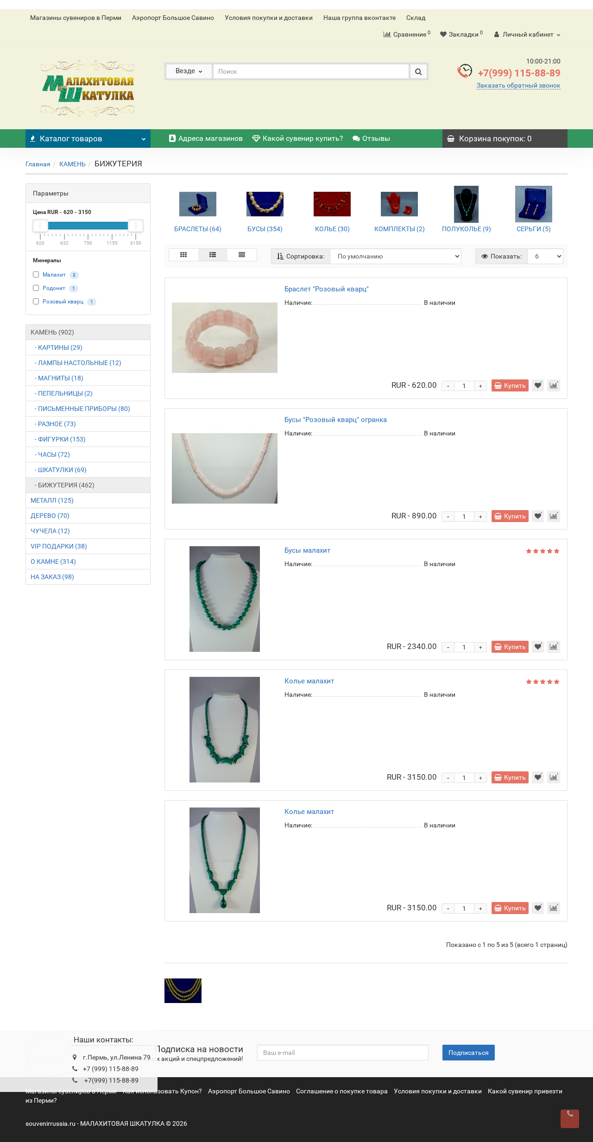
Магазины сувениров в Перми (75, 17)
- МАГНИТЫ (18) (57, 378)
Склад (415, 17)
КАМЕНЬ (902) (52, 332)
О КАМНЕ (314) (53, 561)
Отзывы (376, 138)
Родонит (54, 288)
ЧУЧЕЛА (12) (50, 531)
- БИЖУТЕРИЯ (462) (63, 485)
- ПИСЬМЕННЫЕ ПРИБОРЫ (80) (80, 408)
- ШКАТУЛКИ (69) (59, 469)
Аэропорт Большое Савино (173, 17)
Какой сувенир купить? (303, 138)
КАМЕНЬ (72, 164)
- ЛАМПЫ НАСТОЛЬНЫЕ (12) (76, 362)
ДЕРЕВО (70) (50, 515)
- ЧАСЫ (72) (50, 454)
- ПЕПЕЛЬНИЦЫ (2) (62, 393)
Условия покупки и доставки (269, 17)
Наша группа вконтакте (359, 17)
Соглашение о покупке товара (342, 1091)
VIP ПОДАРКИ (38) (59, 546)
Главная (37, 164)
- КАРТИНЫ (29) (56, 347)
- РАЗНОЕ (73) (53, 424)
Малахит (54, 274)
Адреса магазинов (210, 138)
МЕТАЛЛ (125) (52, 500)
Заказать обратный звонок (519, 85)
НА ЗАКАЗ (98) (52, 576)
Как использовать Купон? (162, 1091)
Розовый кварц (63, 301)
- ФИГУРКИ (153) (58, 439)
